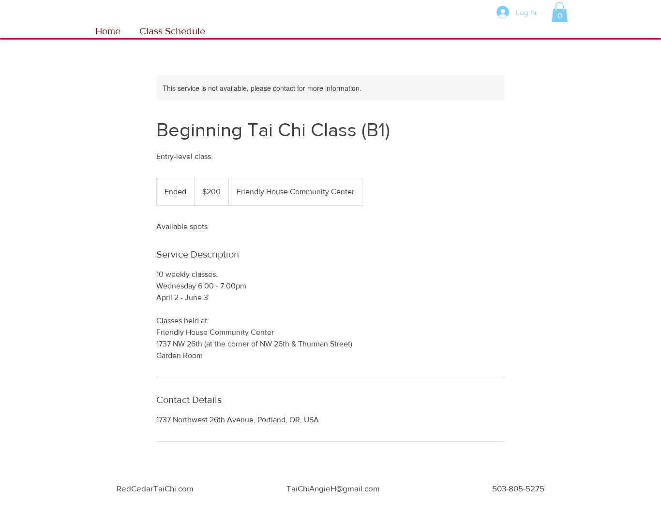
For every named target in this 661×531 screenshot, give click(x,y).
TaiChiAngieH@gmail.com (333, 488)
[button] (559, 12)
